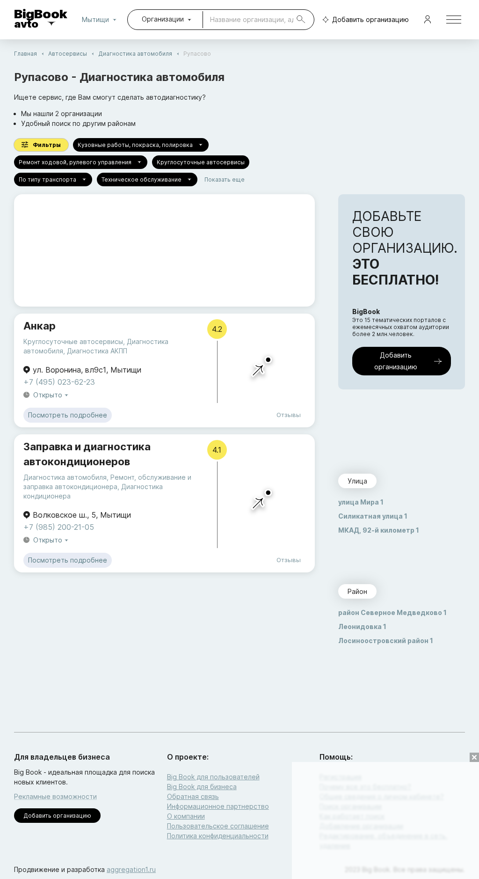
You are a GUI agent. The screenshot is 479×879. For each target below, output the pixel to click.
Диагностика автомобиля (135, 53)
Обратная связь (193, 796)
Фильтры (47, 144)
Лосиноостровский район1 (385, 641)
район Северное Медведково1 (392, 612)
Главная (25, 53)
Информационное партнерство (218, 806)
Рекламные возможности (55, 796)
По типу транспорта (47, 179)
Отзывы (288, 414)
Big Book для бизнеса (202, 787)
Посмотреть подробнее (67, 415)
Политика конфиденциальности (218, 836)
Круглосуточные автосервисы (201, 162)
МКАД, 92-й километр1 (378, 530)
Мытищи (95, 19)
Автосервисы (67, 53)
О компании (186, 816)
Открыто (47, 395)
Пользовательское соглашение (218, 826)
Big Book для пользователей (213, 777)
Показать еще (224, 179)
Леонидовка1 (362, 626)
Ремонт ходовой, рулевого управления (75, 162)
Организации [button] (163, 19)
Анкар (39, 326)
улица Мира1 (361, 502)
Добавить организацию (370, 19)
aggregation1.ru (131, 869)
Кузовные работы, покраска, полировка (135, 144)
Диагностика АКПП (97, 351)
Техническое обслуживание (141, 179)
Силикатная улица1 (372, 516)
